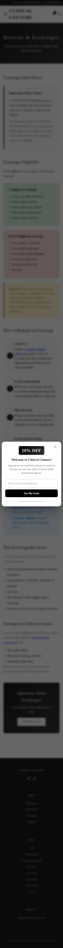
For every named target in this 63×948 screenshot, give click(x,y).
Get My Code (31, 493)
